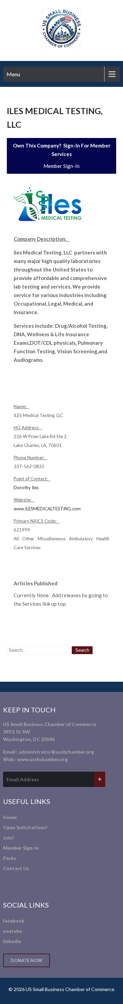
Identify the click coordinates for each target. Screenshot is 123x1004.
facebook (13, 921)
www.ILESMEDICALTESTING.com (47, 508)
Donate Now (26, 960)
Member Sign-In (61, 166)
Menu (13, 74)
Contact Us (16, 868)
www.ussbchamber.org (42, 759)
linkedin (12, 941)
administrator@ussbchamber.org (56, 752)
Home (10, 817)
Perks (9, 858)
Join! (8, 837)
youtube (12, 931)
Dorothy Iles (26, 487)
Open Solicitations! (25, 827)
